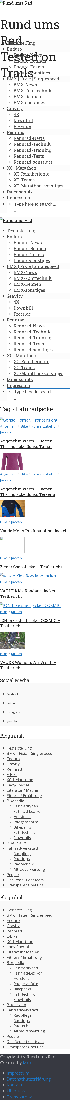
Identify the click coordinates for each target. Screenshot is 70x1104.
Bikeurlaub (16, 843)
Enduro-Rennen (30, 61)
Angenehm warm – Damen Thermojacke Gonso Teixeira (27, 491)
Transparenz (19, 1097)
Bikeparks (22, 827)
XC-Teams (24, 180)
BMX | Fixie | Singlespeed (33, 79)
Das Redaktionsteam (25, 879)
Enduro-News (28, 55)
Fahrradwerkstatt (22, 848)
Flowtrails (22, 837)
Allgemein (8, 426)
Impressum (18, 198)
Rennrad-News (29, 138)
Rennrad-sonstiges (33, 162)
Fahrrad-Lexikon (28, 811)
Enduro (14, 49)
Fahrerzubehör (44, 426)
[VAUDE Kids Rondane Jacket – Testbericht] (28, 576)
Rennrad (15, 132)
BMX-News (25, 85)
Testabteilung (21, 43)
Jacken (5, 432)
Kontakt (14, 1085)
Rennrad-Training (32, 150)
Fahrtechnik (24, 832)
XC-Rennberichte (31, 174)
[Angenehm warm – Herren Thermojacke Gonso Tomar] (29, 420)
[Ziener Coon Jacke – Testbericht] (12, 552)
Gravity (15, 108)
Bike (24, 426)
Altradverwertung (29, 869)
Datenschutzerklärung (29, 1079)
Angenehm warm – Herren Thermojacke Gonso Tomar (26, 443)
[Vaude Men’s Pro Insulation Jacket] (12, 516)
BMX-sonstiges (29, 102)
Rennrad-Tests (29, 156)
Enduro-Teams (29, 67)
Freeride (22, 126)
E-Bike (12, 774)
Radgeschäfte (26, 821)
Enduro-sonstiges (32, 73)
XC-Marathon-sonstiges (38, 186)
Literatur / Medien (23, 790)
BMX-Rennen (27, 96)
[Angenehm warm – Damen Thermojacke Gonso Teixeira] (12, 468)
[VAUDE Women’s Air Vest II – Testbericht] (12, 647)
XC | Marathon (21, 168)
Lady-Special (18, 785)
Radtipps (22, 858)
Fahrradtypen (26, 806)
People (13, 874)
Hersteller (22, 816)
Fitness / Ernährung (24, 795)
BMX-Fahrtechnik (33, 90)
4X (16, 114)
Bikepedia (15, 800)
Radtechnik (24, 864)
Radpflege (22, 853)
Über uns (16, 1091)
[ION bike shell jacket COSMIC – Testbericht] (30, 605)
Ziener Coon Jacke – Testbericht (31, 566)
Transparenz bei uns (25, 885)
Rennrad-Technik (32, 144)
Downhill (23, 120)
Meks (28, 1063)
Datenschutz (20, 192)
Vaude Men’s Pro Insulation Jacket (33, 530)
